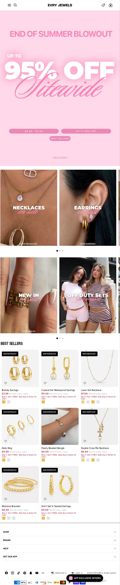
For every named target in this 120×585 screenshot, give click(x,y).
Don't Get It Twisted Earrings (56, 506)
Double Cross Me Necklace (95, 448)
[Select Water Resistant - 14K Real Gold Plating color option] (83, 402)
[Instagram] (12, 573)
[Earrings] (88, 207)
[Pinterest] (24, 573)
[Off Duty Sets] (88, 295)
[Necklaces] (29, 207)
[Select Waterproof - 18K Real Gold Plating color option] (4, 402)
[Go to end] (62, 250)
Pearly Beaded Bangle (52, 448)
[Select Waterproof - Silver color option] (9, 402)
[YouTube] (37, 573)
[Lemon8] (43, 573)
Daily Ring (7, 448)
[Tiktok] (18, 573)
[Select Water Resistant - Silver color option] (88, 402)
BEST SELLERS (60, 138)
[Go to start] (57, 251)
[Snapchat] (30, 573)
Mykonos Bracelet (11, 506)
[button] (9, 5)
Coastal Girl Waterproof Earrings (58, 390)
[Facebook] (6, 573)
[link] (60, 88)
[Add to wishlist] (5, 383)
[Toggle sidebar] (103, 5)
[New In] (29, 295)
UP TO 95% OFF (86, 131)
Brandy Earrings (10, 390)
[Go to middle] (60, 250)
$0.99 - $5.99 (34, 131)
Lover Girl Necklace (91, 390)
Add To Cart (28, 382)
